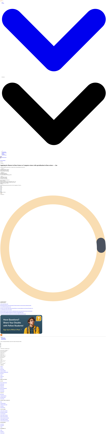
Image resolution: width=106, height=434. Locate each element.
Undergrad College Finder (3, 404)
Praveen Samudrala (2, 160)
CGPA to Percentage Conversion (4, 420)
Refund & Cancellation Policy (4, 372)
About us (1, 366)
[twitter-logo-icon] (53, 344)
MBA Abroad (2, 385)
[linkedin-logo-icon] (53, 346)
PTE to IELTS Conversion (3, 412)
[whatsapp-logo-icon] (53, 347)
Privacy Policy (2, 369)
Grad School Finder (3, 403)
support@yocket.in (3, 339)
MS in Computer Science (3, 382)
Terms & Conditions (3, 370)
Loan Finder (2, 406)
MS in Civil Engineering (3, 388)
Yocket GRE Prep (2, 407)
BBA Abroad (2, 394)
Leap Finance (2, 425)
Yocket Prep (2, 431)
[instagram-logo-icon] (53, 345)
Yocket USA (2, 376)
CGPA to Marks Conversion (4, 419)
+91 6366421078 (3, 338)
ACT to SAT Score (2, 413)
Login (1, 156)
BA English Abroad (3, 397)
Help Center (2, 373)
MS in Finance (2, 389)
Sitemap (1, 377)
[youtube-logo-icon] (53, 343)
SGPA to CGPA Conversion (4, 416)
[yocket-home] (1, 335)
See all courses (2, 391)
